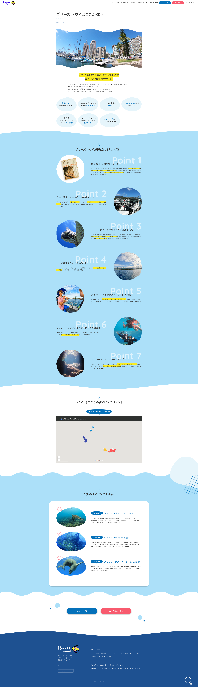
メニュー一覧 (164, 2)
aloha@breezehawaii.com (70, 658)
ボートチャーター (111, 657)
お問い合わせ (120, 665)
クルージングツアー (135, 653)
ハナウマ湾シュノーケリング (97, 657)
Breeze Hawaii (9, 2)
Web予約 (177, 2)
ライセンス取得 (124, 653)
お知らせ (111, 665)
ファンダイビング (114, 653)
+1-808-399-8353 (66, 656)
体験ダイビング (105, 653)
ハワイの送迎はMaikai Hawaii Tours (129, 668)
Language (190, 2)
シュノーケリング (94, 653)
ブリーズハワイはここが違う (98, 665)
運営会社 (114, 668)
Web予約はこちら (116, 611)
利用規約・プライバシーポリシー (100, 668)
